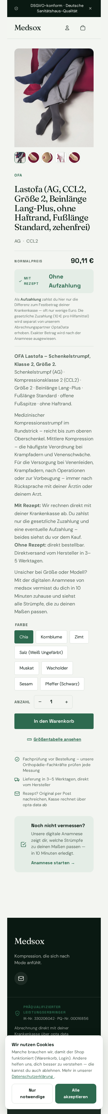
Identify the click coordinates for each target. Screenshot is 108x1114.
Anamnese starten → (53, 862)
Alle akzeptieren (76, 1093)
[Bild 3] (47, 157)
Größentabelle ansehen (57, 739)
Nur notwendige (32, 1093)
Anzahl (22, 701)
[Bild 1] (20, 157)
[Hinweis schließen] (90, 8)
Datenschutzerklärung (33, 1076)
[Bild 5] (74, 157)
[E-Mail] (21, 978)
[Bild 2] (33, 157)
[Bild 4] (60, 157)
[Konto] (67, 28)
